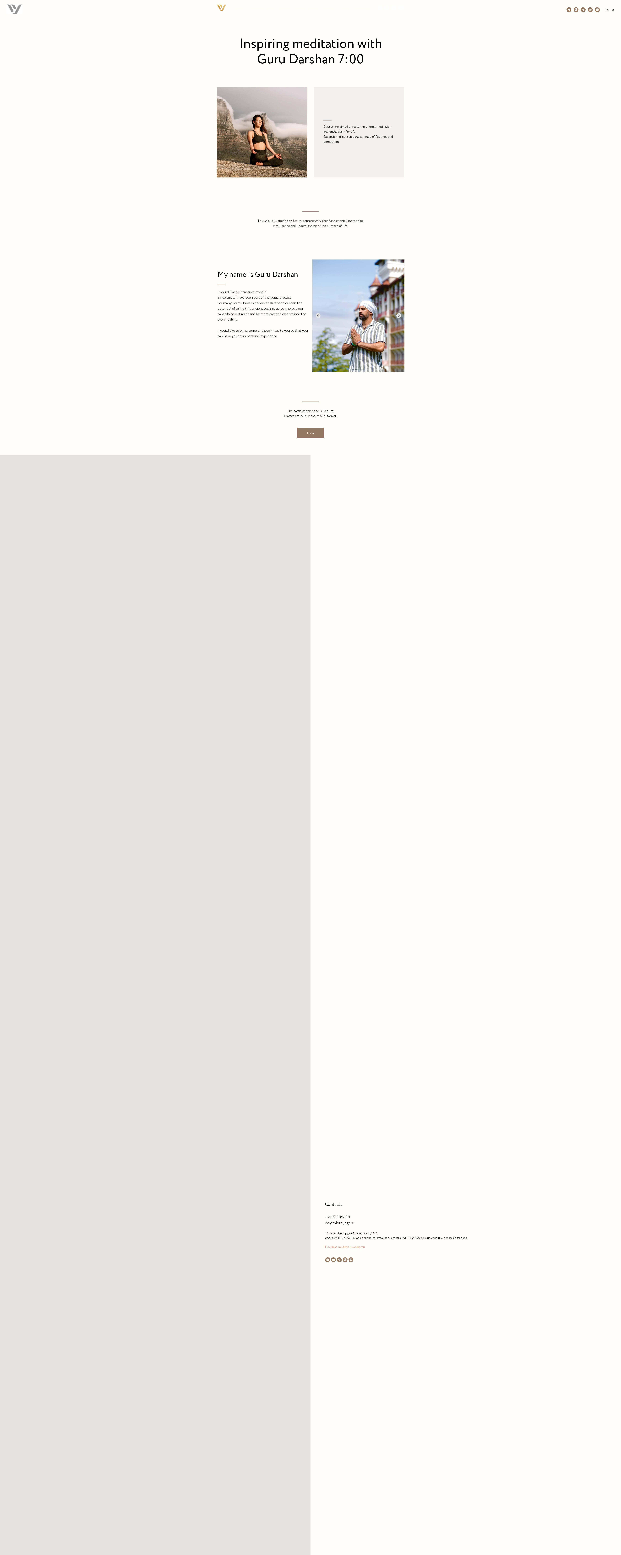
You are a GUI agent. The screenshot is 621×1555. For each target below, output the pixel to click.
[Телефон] (394, 8)
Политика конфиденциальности (345, 1247)
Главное (239, 8)
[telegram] (379, 8)
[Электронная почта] (401, 8)
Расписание (255, 8)
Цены (270, 8)
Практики (284, 8)
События (343, 8)
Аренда (313, 8)
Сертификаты (361, 8)
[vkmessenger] (351, 1259)
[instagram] (327, 1259)
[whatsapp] (386, 8)
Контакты (327, 8)
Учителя (299, 8)
